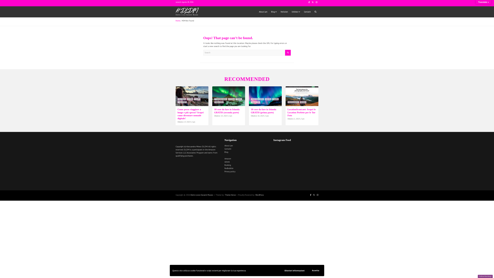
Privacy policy (229, 171)
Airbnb (227, 162)
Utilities (295, 12)
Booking (227, 165)
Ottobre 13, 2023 (221, 116)
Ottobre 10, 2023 (257, 116)
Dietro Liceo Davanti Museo (202, 195)
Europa (231, 99)
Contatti (307, 12)
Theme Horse (230, 195)
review (190, 99)
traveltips (182, 102)
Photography (293, 102)
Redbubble (228, 168)
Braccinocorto (220, 99)
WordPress (259, 195)
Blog (273, 12)
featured (181, 99)
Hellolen (284, 12)
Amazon (227, 158)
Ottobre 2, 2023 (294, 119)
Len (193, 122)
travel (197, 99)
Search (288, 53)
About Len (263, 12)
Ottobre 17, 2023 (184, 122)
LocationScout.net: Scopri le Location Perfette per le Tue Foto (302, 112)
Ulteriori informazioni (294, 270)
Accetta (315, 270)
